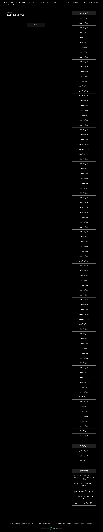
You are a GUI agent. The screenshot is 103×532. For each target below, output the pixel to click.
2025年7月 (83, 52)
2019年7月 (83, 387)
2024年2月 (83, 135)
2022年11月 (82, 207)
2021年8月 (83, 280)
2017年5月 (83, 431)
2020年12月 (82, 314)
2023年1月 (83, 198)
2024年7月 (83, 110)
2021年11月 (82, 266)
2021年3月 (83, 305)
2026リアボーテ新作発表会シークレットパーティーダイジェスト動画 (84, 477)
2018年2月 (83, 421)
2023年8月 (83, 164)
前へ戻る (36, 24)
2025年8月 (83, 47)
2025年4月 (83, 67)
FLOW (48, 2)
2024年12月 (82, 86)
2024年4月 (83, 125)
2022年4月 (83, 241)
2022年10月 (82, 212)
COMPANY (76, 2)
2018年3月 (83, 416)
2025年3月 (83, 71)
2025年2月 (83, 76)
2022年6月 (83, 232)
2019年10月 (82, 382)
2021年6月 (83, 290)
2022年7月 (83, 227)
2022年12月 (82, 203)
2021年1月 (83, 309)
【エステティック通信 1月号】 (84, 503)
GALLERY (89, 2)
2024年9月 (83, 101)
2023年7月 (83, 169)
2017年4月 (83, 436)
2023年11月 (82, 149)
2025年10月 (82, 42)
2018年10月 (82, 402)
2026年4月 (83, 18)
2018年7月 (83, 407)
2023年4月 (83, 183)
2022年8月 (83, 222)
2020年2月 (83, 363)
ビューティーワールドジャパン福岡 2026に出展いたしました (84, 491)
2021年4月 (83, 300)
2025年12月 (82, 33)
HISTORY (83, 2)
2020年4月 (83, 353)
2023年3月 (83, 188)
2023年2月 (83, 193)
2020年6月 (83, 343)
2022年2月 (83, 251)
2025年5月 (83, 62)
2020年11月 (82, 319)
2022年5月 (83, 237)
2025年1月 (83, 81)
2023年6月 (83, 173)
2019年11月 (82, 377)
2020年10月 (82, 324)
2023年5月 (83, 178)
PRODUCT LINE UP (15, 523)
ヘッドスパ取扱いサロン (59, 523)
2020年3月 (83, 358)
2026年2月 (83, 28)
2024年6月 (83, 115)
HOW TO (42, 3)
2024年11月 (82, 91)
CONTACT (96, 2)
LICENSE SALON (54, 3)
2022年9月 (83, 217)
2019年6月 (83, 392)
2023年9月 (83, 159)
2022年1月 (83, 256)
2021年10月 (82, 271)
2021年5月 (83, 295)
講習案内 (82, 460)
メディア (82, 451)
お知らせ (82, 456)
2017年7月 (83, 426)
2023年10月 (82, 154)
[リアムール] (12, 3)
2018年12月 (82, 397)
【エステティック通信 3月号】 (84, 497)
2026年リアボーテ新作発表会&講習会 (84, 484)
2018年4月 (83, 411)
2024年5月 (83, 120)
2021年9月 (83, 275)
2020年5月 (83, 348)
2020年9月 (83, 329)
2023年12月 (82, 144)
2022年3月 (83, 246)
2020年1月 (83, 368)
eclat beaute (35, 3)
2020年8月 (83, 334)
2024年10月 (82, 96)
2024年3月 (83, 130)
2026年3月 (83, 23)
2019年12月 (82, 372)
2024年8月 (83, 105)
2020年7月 (83, 338)
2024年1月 (83, 139)
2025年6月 (83, 57)
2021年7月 (83, 285)
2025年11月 (82, 37)
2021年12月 (82, 261)
